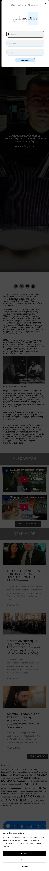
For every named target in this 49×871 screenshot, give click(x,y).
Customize (25, 860)
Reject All (24, 866)
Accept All (24, 853)
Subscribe (25, 60)
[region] (24, 850)
